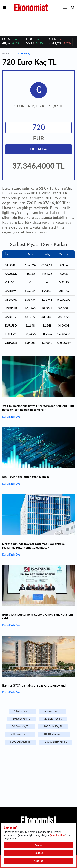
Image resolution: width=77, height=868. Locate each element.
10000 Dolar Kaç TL (56, 742)
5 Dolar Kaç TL (52, 711)
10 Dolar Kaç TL (21, 719)
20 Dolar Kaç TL (53, 719)
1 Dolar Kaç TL (22, 711)
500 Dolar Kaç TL (19, 734)
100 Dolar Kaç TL (53, 726)
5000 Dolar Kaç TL (20, 742)
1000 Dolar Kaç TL (54, 734)
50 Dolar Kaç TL (20, 726)
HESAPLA (38, 149)
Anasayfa (6, 54)
